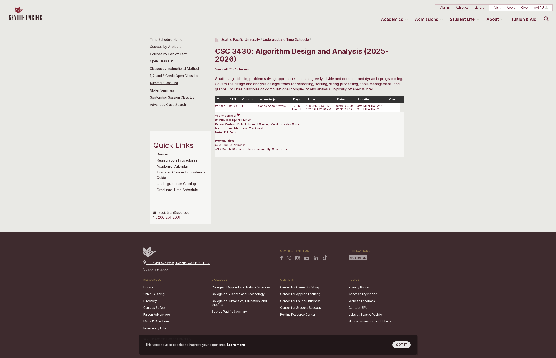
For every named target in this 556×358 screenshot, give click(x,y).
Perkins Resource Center (297, 314)
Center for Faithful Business (300, 301)
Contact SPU (358, 307)
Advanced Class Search (168, 105)
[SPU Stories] (358, 257)
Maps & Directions (156, 321)
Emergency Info (154, 328)
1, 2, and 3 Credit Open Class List (174, 76)
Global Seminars (162, 90)
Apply (511, 7)
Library (479, 7)
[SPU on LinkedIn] (316, 258)
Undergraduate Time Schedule (286, 40)
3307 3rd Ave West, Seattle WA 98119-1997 (178, 263)
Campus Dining (154, 294)
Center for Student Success (300, 307)
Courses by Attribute (166, 47)
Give (524, 7)
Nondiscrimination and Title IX (370, 321)
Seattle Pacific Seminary (229, 311)
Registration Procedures (177, 160)
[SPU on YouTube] (306, 258)
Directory (150, 301)
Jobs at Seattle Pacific (365, 314)
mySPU (539, 7)
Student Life (462, 19)
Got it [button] (401, 345)
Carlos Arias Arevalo (272, 106)
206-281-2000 (157, 270)
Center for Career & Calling (299, 287)
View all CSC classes (232, 69)
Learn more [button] (236, 345)
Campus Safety (154, 307)
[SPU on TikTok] (325, 257)
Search (545, 15)
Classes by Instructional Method (174, 69)
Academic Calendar (172, 166)
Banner (163, 154)
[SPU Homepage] (149, 256)
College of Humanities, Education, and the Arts (239, 303)
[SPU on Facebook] (281, 258)
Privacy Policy (359, 287)
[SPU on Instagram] (297, 258)
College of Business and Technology (238, 294)
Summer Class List (164, 83)
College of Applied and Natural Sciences (241, 287)
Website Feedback (362, 301)
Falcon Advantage (156, 314)
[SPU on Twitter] (289, 258)
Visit (497, 7)
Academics (392, 19)
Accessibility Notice (363, 294)
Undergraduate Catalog (176, 183)
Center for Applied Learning (300, 294)
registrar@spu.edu (174, 212)
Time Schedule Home (166, 40)
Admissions (426, 19)
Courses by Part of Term (168, 54)
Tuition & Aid (523, 19)
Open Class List (162, 61)
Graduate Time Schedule (177, 190)
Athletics (462, 7)
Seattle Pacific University (240, 40)
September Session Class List (172, 97)
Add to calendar (226, 116)
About (492, 19)
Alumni (445, 7)
